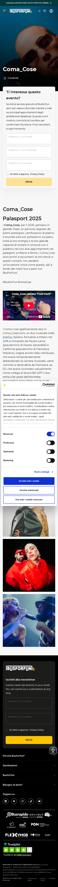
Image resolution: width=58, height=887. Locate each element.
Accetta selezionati (29, 490)
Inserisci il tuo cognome (23, 150)
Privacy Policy (37, 174)
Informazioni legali (32, 879)
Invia (29, 740)
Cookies (52, 878)
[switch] (51, 443)
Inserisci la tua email (21, 163)
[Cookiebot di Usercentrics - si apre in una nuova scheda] (42, 385)
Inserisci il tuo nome (20, 137)
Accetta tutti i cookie (29, 481)
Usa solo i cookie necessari (29, 499)
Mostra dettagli (41, 472)
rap (10, 337)
